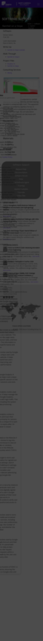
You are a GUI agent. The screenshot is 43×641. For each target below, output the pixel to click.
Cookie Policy (7, 157)
